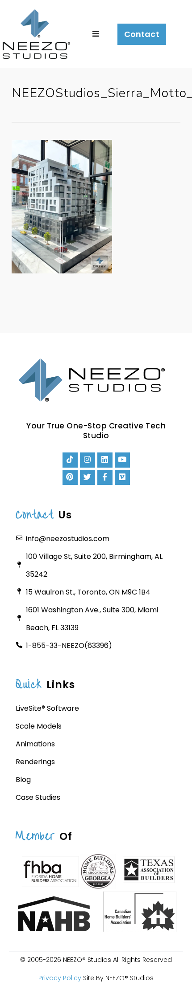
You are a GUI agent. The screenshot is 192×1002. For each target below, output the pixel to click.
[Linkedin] (105, 460)
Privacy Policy (59, 977)
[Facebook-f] (105, 477)
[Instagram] (87, 460)
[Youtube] (122, 460)
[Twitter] (87, 477)
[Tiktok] (70, 460)
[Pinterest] (70, 477)
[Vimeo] (122, 477)
